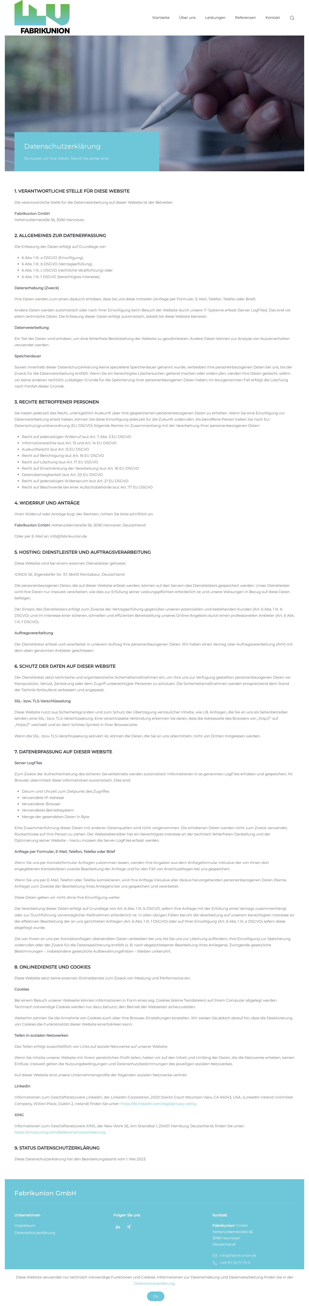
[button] (292, 18)
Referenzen (245, 17)
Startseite (160, 17)
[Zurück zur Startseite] (42, 18)
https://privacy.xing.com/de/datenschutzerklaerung (59, 1132)
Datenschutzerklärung (34, 1232)
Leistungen (215, 17)
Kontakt (273, 17)
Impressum (24, 1225)
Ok (155, 1296)
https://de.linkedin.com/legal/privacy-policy (158, 1103)
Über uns (187, 17)
